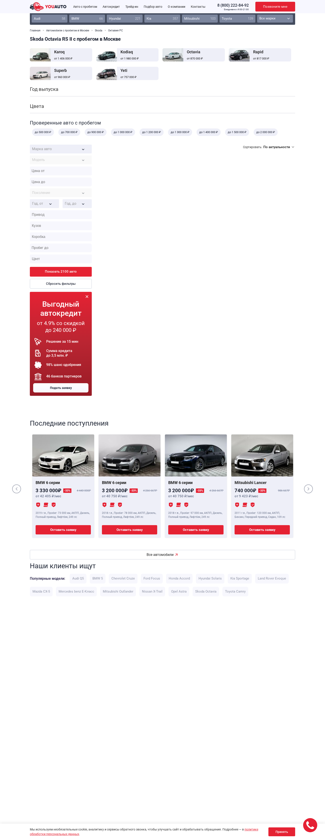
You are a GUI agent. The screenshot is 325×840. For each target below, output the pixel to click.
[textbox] (61, 149)
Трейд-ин (131, 6)
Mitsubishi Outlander (118, 591)
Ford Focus (151, 578)
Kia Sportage (239, 578)
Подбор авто (153, 6)
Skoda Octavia (205, 591)
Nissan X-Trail (152, 591)
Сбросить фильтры (61, 284)
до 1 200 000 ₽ (151, 132)
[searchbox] (62, 215)
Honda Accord (179, 578)
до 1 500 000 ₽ (237, 132)
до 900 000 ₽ (95, 132)
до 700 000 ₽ (69, 132)
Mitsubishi (200, 19)
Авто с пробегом (85, 6)
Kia (162, 19)
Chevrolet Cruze (123, 578)
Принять (281, 832)
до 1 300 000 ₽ (180, 132)
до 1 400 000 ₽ (208, 132)
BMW (87, 19)
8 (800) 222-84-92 (233, 5)
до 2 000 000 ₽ (265, 132)
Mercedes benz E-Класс (76, 591)
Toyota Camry (235, 591)
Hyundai (124, 19)
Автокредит (111, 6)
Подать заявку (61, 388)
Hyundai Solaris (210, 578)
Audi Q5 (78, 578)
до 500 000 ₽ (43, 132)
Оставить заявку (63, 530)
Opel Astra (179, 591)
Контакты (198, 6)
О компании (176, 6)
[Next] (308, 488)
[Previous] (16, 488)
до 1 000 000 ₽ (123, 132)
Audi (49, 19)
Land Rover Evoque (272, 578)
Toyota (237, 19)
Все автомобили (160, 555)
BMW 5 (97, 578)
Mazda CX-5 (41, 591)
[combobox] (61, 149)
